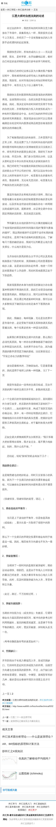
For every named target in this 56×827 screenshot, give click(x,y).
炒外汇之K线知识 (12, 751)
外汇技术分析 (24, 9)
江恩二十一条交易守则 (21, 717)
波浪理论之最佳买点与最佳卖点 (25, 721)
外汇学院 (11, 9)
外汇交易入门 (25, 803)
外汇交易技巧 (43, 807)
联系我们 (22, 810)
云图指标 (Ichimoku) (31, 773)
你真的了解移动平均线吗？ (35, 758)
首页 (3, 9)
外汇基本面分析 (12, 807)
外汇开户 (32, 810)
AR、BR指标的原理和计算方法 (20, 743)
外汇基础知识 (40, 803)
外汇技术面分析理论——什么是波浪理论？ (27, 736)
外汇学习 (13, 803)
